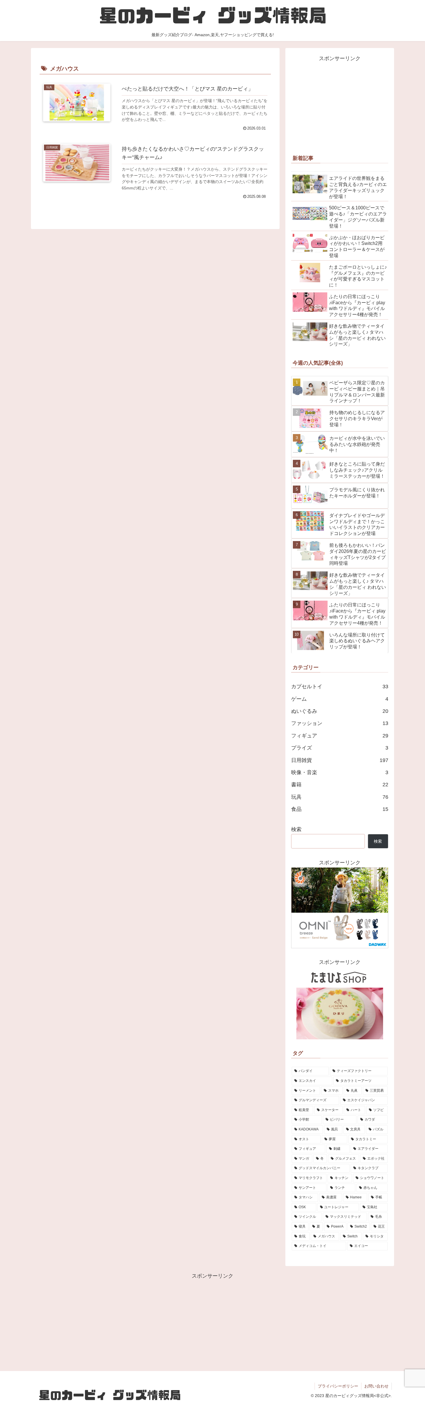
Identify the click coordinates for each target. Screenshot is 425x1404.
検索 (296, 829)
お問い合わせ (376, 1386)
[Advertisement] (339, 103)
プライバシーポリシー (338, 1386)
